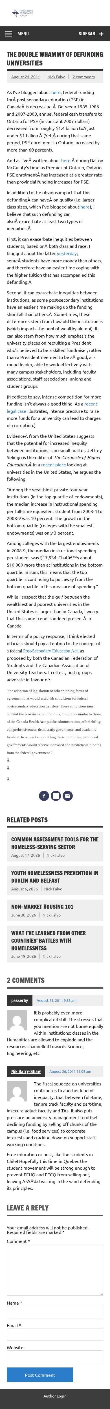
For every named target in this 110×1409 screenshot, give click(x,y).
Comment (18, 1241)
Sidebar (87, 34)
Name (14, 1302)
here (56, 92)
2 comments (84, 76)
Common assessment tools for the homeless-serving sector (54, 843)
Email (14, 1325)
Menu (23, 34)
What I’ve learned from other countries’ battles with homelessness (48, 940)
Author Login (55, 1396)
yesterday (67, 253)
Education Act (65, 651)
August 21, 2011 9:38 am (56, 1000)
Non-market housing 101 (42, 906)
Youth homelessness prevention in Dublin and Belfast (54, 876)
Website (15, 1347)
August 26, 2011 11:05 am (70, 1071)
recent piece (53, 464)
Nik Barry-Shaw (26, 1071)
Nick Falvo (56, 76)
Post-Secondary (37, 651)
